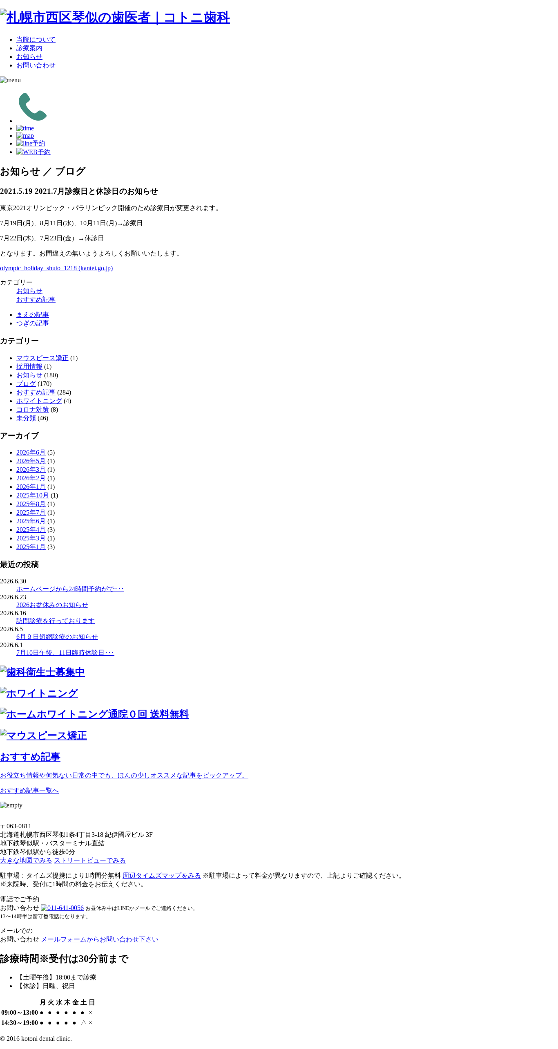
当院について (36, 39)
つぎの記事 (32, 323)
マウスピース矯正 (42, 357)
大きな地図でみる (26, 860)
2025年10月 (32, 495)
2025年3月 (31, 538)
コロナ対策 (32, 409)
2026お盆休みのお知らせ (52, 604)
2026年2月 (31, 478)
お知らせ (29, 56)
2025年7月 (31, 512)
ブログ (26, 383)
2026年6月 (31, 452)
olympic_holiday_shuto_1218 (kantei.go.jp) (56, 267)
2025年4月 (31, 529)
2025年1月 (31, 546)
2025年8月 (31, 503)
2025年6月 (31, 521)
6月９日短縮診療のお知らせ (57, 636)
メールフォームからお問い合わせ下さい (99, 939)
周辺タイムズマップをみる (162, 875)
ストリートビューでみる (90, 860)
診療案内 (29, 48)
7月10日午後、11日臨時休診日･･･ (65, 652)
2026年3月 (31, 469)
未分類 (26, 418)
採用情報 (29, 366)
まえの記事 (32, 314)
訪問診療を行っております (55, 620)
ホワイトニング (39, 400)
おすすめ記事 (36, 299)
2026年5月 (31, 460)
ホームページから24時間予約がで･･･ (70, 588)
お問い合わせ (36, 65)
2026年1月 (31, 486)
